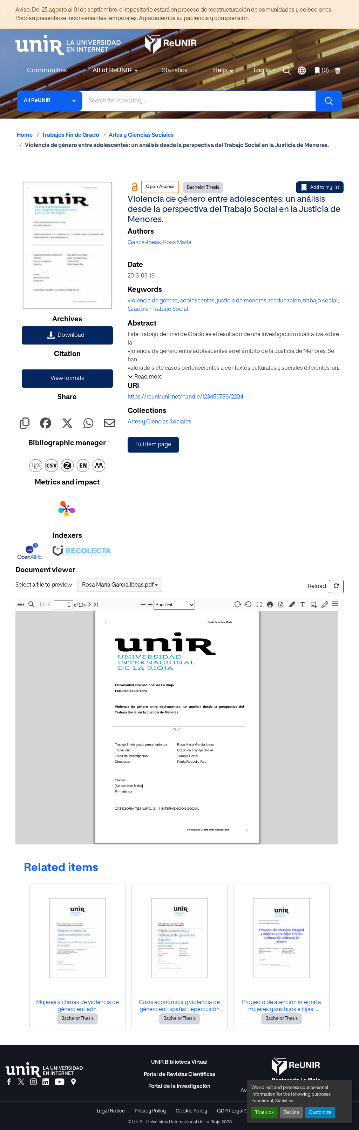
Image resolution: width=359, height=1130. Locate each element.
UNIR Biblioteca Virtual (179, 1062)
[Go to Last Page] (96, 604)
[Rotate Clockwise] (237, 604)
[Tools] (335, 604)
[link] (67, 335)
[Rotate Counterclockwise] (248, 604)
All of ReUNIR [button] (112, 70)
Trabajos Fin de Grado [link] (70, 135)
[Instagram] (33, 1082)
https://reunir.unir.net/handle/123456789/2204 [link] (185, 397)
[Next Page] (89, 604)
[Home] (71, 45)
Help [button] (220, 70)
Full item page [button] (153, 445)
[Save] (281, 604)
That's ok (264, 1112)
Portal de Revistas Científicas (179, 1074)
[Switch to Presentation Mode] (259, 604)
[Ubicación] (73, 1082)
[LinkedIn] (45, 1082)
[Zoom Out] (143, 604)
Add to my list (324, 187)
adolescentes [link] (197, 301)
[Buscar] (328, 101)
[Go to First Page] (42, 604)
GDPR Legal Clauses (240, 1111)
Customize (320, 1112)
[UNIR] (44, 1069)
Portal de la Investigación (179, 1086)
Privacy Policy (150, 1111)
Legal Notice (111, 1111)
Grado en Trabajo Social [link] (158, 309)
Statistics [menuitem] (174, 70)
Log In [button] (262, 70)
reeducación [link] (285, 301)
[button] (287, 70)
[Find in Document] (31, 604)
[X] (21, 1082)
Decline (291, 1112)
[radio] (293, 604)
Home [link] (25, 135)
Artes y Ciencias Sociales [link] (141, 135)
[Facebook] (9, 1082)
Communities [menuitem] (47, 70)
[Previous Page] (49, 604)
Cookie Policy (191, 1111)
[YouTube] (60, 1082)
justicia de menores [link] (241, 301)
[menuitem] (114, 70)
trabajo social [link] (320, 301)
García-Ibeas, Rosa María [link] (159, 243)
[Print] (270, 604)
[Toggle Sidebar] (20, 604)
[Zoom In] (150, 604)
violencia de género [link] (153, 301)
